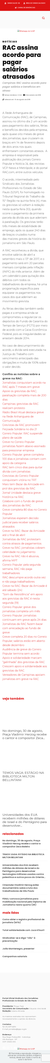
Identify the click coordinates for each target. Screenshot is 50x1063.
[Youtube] (31, 27)
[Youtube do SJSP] (15, 31)
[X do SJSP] (12, 31)
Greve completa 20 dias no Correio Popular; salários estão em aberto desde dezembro (24, 641)
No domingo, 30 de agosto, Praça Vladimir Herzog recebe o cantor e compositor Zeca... (24, 734)
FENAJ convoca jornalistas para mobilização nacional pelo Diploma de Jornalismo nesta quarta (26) (24, 901)
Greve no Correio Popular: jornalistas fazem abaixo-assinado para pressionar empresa (24, 446)
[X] (27, 27)
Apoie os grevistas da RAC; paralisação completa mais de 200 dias (24, 395)
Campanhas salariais (14, 956)
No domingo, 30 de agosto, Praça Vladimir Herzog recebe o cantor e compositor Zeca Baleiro (21, 843)
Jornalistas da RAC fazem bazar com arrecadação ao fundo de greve (22, 628)
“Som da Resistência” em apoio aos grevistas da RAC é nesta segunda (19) (22, 598)
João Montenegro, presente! (18, 948)
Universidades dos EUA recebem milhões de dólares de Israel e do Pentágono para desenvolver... (24, 820)
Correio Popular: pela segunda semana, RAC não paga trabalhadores (21, 569)
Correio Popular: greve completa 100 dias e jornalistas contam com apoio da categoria (24, 459)
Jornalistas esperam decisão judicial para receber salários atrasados (20, 522)
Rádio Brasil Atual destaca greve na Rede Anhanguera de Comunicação (23, 416)
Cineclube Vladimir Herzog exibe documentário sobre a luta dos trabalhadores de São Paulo (20, 887)
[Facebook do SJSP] (4, 31)
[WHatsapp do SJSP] (26, 31)
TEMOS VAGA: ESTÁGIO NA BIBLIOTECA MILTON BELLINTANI (23, 776)
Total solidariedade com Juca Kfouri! (23, 930)
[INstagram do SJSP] (8, 31)
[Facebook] (19, 27)
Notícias (9, 41)
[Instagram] (23, 27)
